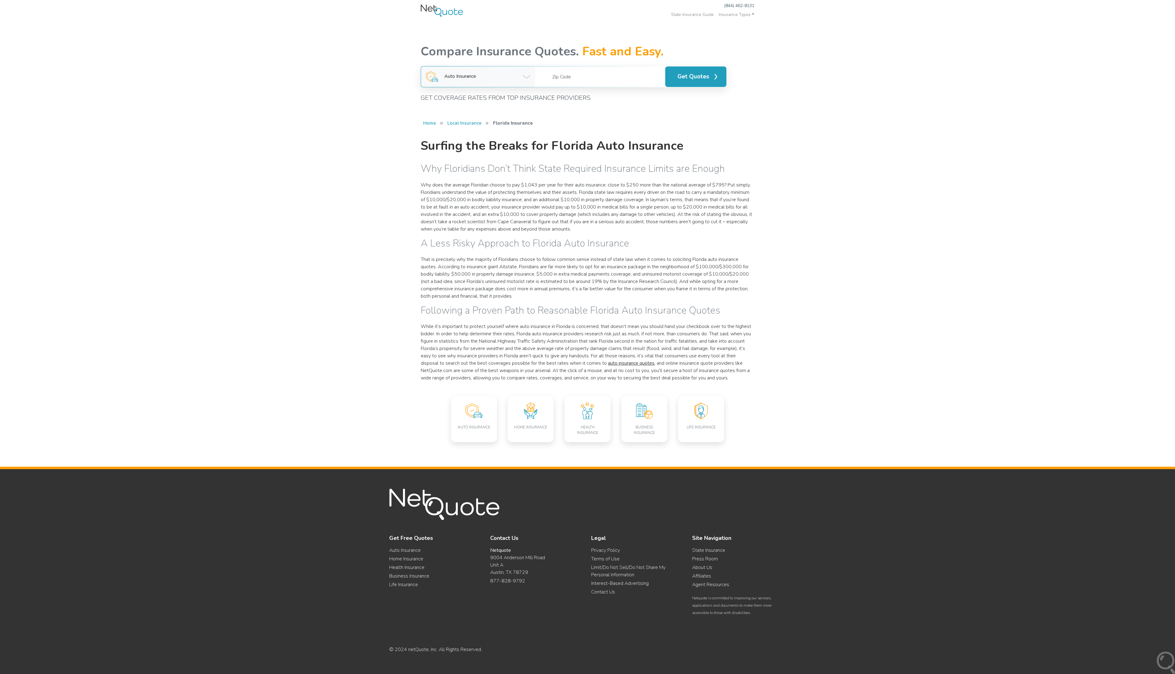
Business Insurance (409, 576)
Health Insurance (406, 567)
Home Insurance (406, 558)
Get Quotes (693, 77)
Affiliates (701, 576)
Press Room (705, 558)
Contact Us (603, 592)
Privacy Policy (605, 550)
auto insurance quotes (631, 363)
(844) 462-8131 (739, 6)
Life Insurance (403, 584)
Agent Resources (710, 584)
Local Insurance (464, 123)
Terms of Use (605, 558)
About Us (702, 567)
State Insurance (708, 550)
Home (429, 123)
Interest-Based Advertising (620, 583)
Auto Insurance (405, 550)
